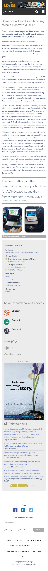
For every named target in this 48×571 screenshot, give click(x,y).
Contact (19, 540)
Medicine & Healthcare (13, 285)
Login (11, 12)
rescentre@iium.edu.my (16, 267)
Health (7, 276)
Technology (9, 279)
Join (5, 12)
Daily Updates (11, 530)
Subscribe (39, 530)
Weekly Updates (26, 530)
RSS (24, 556)
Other (7, 291)
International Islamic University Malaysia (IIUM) (20, 41)
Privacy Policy (34, 540)
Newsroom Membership (18, 551)
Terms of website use (20, 546)
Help (36, 546)
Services (37, 551)
